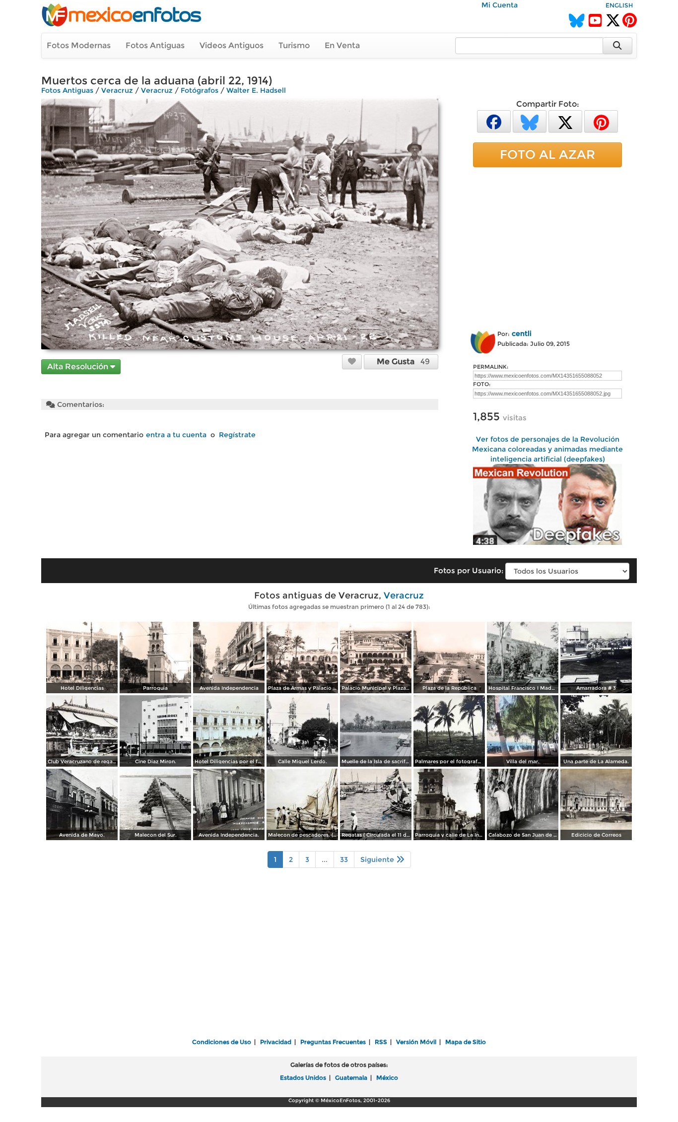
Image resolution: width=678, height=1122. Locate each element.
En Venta (342, 45)
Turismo (294, 45)
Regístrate (237, 434)
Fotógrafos (199, 90)
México (387, 1077)
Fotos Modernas (79, 45)
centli (522, 333)
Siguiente (378, 859)
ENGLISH (619, 5)
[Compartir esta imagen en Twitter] (565, 121)
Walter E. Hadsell (256, 90)
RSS (381, 1042)
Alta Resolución (78, 366)
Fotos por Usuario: (468, 570)
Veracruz (117, 90)
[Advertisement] (547, 246)
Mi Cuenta (499, 4)
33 (344, 859)
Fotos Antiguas (155, 45)
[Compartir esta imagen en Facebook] (494, 121)
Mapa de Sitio (465, 1042)
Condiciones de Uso (221, 1042)
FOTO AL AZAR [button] (547, 154)
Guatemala (351, 1077)
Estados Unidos (303, 1077)
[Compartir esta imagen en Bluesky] (529, 121)
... (325, 859)
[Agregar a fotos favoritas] (352, 361)
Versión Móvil (416, 1042)
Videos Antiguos (232, 45)
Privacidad (275, 1042)
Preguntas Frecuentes (333, 1042)
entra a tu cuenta (176, 434)
